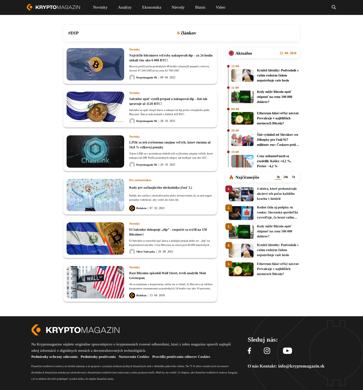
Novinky (134, 49)
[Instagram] (267, 351)
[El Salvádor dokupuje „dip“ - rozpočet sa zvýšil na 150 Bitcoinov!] (95, 238)
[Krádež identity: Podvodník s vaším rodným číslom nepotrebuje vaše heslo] (242, 76)
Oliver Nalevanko (145, 251)
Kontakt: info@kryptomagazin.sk (292, 366)
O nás (253, 366)
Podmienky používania (98, 357)
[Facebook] (249, 351)
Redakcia (141, 208)
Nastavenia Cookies (134, 357)
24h (285, 177)
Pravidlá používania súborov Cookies (181, 357)
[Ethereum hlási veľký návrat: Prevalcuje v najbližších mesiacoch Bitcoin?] (242, 119)
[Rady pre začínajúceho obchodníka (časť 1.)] (95, 195)
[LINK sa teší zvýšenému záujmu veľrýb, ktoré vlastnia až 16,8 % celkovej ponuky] (95, 151)
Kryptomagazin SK (146, 77)
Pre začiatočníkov (140, 180)
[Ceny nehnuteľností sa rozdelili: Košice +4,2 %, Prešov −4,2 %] (242, 162)
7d (293, 177)
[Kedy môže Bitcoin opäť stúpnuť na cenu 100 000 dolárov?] (242, 97)
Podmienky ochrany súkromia (54, 357)
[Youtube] (287, 351)
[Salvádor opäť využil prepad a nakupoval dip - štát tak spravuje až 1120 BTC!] (95, 108)
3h (278, 177)
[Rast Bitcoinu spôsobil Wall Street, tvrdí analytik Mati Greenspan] (95, 282)
